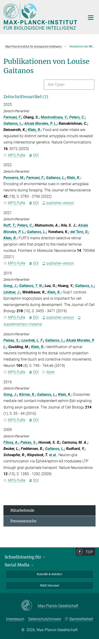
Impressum (15, 619)
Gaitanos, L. (13, 123)
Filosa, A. (11, 442)
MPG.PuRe (16, 155)
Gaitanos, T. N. (31, 286)
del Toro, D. (79, 232)
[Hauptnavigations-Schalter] (90, 17)
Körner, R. (27, 394)
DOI (36, 155)
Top (89, 552)
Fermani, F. (12, 117)
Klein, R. (34, 130)
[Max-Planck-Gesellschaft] (29, 605)
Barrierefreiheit (81, 619)
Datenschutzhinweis (44, 619)
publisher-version (60, 203)
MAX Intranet (49, 585)
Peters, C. (77, 117)
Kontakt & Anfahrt (49, 574)
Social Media (17, 565)
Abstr (50, 372)
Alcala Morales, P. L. (40, 123)
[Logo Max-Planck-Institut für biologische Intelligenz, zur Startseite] (40, 16)
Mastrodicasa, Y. (54, 117)
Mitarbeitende (22, 510)
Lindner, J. (11, 292)
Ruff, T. (9, 225)
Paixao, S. (11, 340)
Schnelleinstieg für (23, 557)
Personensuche (23, 521)
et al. (53, 455)
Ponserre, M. (13, 177)
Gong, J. (10, 286)
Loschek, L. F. (32, 340)
